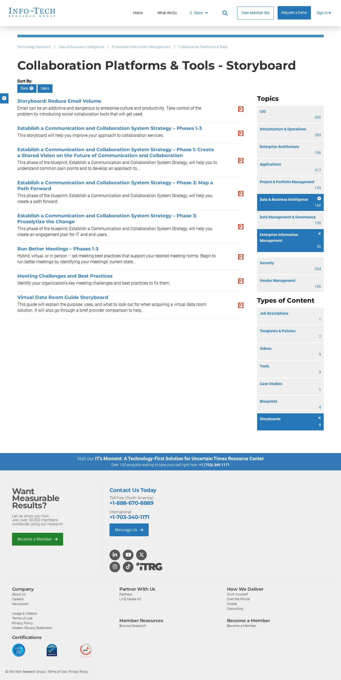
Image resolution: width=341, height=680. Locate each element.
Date (25, 88)
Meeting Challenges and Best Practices (64, 276)
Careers (18, 599)
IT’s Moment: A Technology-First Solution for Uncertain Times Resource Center (179, 458)
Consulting (235, 609)
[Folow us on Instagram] (115, 567)
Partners (125, 594)
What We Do (167, 13)
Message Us (127, 530)
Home (138, 13)
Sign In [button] (322, 13)
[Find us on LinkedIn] (115, 555)
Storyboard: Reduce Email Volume (59, 101)
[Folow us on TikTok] (128, 567)
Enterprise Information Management (141, 47)
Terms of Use (22, 618)
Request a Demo (294, 12)
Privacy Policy (22, 623)
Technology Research (34, 47)
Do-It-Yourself (237, 594)
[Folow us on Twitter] (141, 555)
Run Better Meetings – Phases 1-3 (57, 248)
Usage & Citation (24, 613)
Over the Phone (238, 599)
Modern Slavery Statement (32, 628)
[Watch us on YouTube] (128, 555)
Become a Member (35, 539)
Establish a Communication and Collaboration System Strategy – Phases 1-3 (109, 128)
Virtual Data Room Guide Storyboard (62, 297)
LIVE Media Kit (130, 599)
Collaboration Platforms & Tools (202, 47)
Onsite (232, 604)
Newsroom (20, 604)
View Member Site (255, 13)
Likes (45, 88)
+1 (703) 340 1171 (214, 465)
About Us (19, 594)
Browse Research (132, 626)
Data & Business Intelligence (81, 47)
